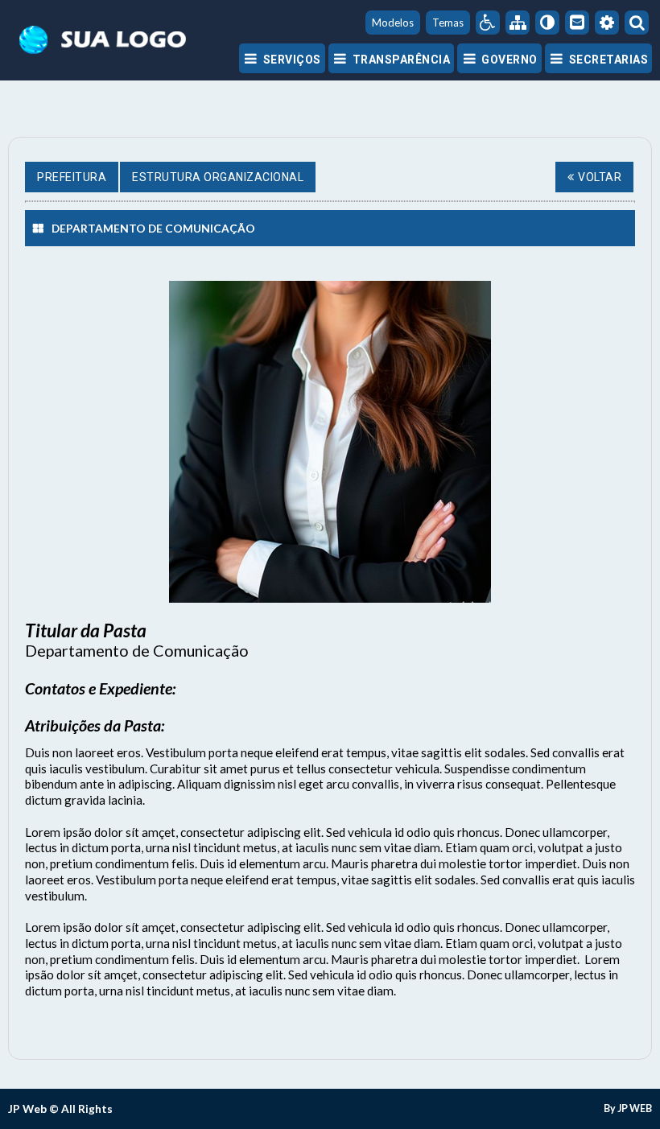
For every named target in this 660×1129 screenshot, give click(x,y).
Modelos (393, 22)
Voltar (599, 177)
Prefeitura (71, 177)
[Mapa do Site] (517, 22)
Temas (448, 22)
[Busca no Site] (637, 22)
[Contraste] (547, 22)
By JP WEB (628, 1109)
